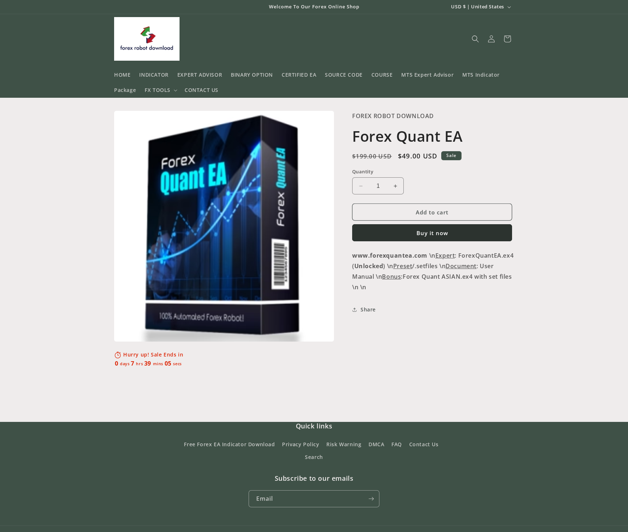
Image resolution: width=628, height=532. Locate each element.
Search (314, 457)
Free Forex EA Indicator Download (229, 444)
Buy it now (432, 233)
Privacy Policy (300, 444)
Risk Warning (343, 444)
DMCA (376, 444)
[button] (160, 90)
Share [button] (368, 309)
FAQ (396, 444)
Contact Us (424, 444)
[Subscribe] (371, 498)
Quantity (362, 171)
